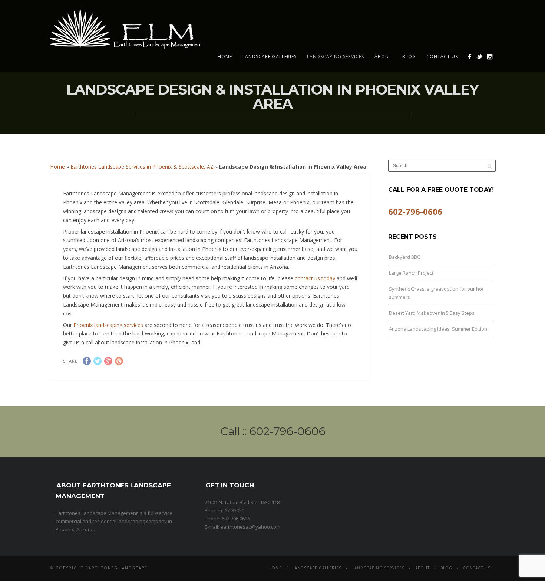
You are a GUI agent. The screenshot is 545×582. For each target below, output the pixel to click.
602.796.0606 (236, 518)
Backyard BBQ (405, 257)
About (383, 56)
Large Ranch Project (411, 272)
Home (225, 56)
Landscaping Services (335, 56)
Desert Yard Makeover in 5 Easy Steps (432, 313)
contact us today (315, 278)
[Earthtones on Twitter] (479, 56)
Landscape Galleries (269, 56)
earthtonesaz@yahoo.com (250, 526)
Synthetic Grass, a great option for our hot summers (436, 292)
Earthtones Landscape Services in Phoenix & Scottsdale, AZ (142, 166)
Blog (409, 56)
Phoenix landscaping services (109, 324)
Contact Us (442, 56)
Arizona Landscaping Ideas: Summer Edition (438, 328)
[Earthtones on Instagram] (489, 56)
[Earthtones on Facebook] (469, 56)
